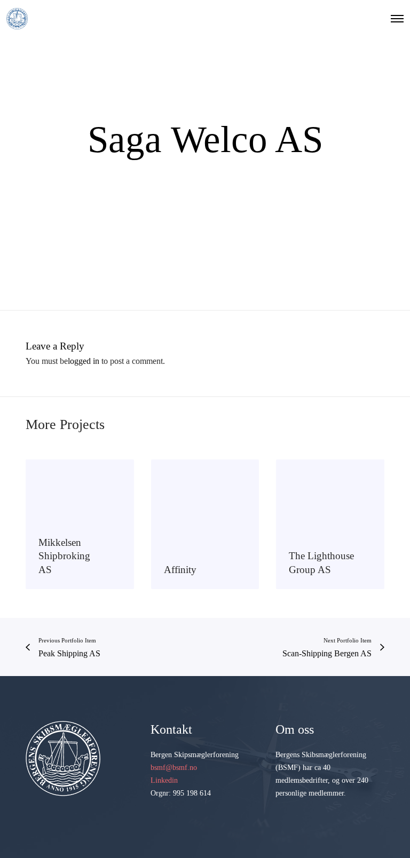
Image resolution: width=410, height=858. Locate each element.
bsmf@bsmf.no (174, 768)
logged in (83, 361)
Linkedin (164, 780)
